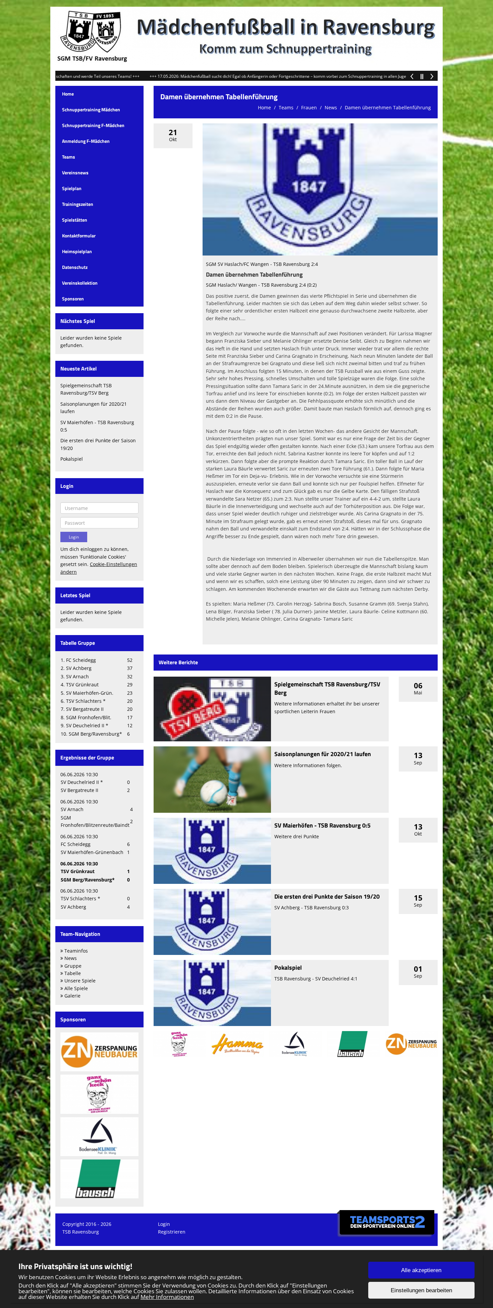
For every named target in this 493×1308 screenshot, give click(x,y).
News (331, 107)
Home (68, 93)
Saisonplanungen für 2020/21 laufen (322, 753)
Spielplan (71, 188)
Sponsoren (73, 298)
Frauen (309, 107)
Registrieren (171, 1232)
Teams (68, 156)
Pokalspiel (71, 459)
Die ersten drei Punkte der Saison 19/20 (327, 896)
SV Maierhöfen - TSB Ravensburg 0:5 (322, 825)
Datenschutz (75, 267)
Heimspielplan (77, 251)
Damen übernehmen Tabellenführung (388, 107)
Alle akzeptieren (421, 1270)
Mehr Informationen (167, 1297)
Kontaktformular (79, 235)
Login (164, 1224)
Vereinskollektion (80, 282)
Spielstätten (74, 219)
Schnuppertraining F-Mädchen (93, 125)
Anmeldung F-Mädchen (86, 141)
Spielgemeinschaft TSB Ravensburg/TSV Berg (327, 688)
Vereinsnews (75, 172)
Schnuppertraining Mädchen (91, 109)
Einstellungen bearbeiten (421, 1290)
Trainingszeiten (77, 204)
